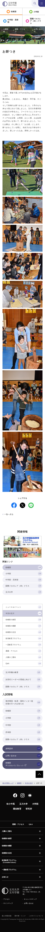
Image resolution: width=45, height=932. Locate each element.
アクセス (6, 899)
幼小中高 (10, 804)
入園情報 (5, 30)
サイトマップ (8, 903)
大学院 (35, 804)
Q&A (31, 824)
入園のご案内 (7, 831)
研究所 (29, 809)
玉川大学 (23, 804)
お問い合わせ (38, 30)
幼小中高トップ (8, 783)
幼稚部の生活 (7, 853)
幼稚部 (19, 783)
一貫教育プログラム (9, 870)
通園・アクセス (20, 30)
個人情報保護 (6, 916)
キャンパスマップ (30, 899)
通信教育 (17, 809)
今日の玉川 (29, 783)
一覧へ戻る (9, 514)
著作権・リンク (20, 916)
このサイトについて (36, 916)
